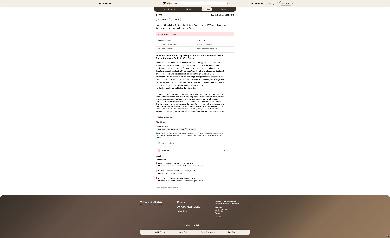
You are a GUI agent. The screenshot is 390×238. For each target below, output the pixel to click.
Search (181, 202)
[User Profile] (275, 3)
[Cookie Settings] (388, 236)
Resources (259, 3)
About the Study (169, 9)
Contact (224, 9)
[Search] (169, 3)
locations (206, 9)
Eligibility (189, 9)
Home (251, 3)
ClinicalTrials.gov (172, 187)
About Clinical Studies (188, 206)
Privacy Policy (183, 232)
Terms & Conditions (208, 232)
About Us (267, 3)
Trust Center (232, 232)
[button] (275, 3)
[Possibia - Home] (157, 202)
